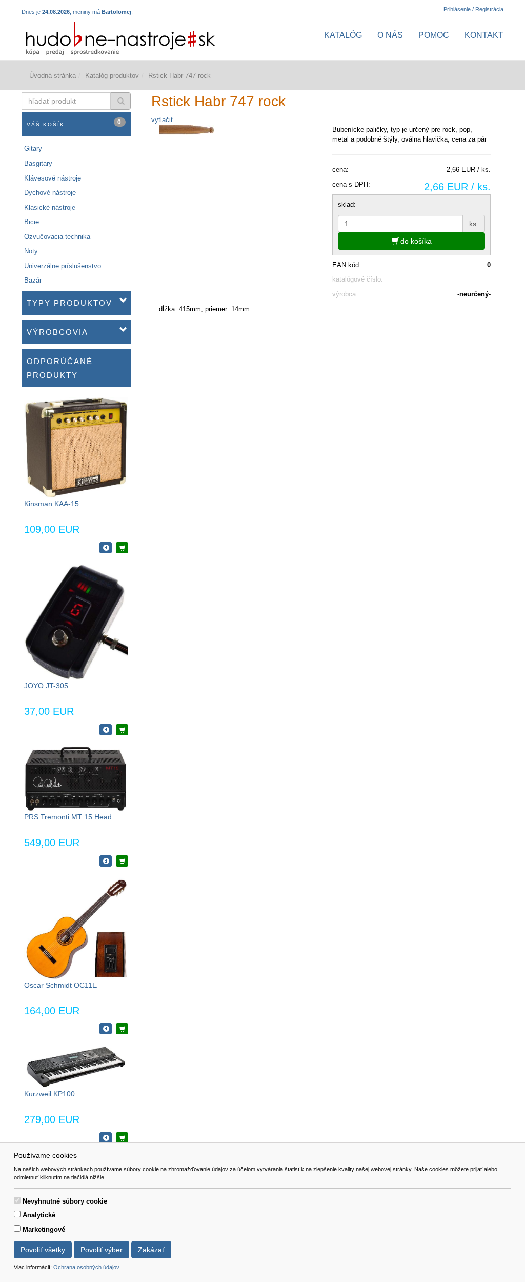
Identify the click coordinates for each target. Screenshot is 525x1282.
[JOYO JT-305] (76, 622)
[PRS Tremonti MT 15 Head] (76, 778)
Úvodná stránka (52, 75)
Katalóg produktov (112, 75)
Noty (31, 251)
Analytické (39, 1215)
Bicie (31, 222)
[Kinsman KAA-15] (76, 447)
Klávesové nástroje (52, 178)
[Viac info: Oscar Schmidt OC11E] (105, 1028)
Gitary (33, 148)
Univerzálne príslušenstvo (62, 266)
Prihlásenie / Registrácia (473, 9)
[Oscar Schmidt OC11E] (76, 928)
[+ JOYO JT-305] (122, 729)
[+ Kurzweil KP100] (122, 1138)
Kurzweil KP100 (49, 1094)
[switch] (17, 1200)
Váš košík (74, 122)
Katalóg (343, 35)
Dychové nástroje (50, 192)
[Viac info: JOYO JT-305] (105, 729)
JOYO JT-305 (46, 686)
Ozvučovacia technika (57, 237)
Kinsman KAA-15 (51, 503)
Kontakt (484, 35)
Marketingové (44, 1229)
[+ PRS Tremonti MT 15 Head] (122, 861)
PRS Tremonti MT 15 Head (68, 817)
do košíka (415, 241)
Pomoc (433, 35)
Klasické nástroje (49, 207)
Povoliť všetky (43, 1250)
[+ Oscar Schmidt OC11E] (122, 1028)
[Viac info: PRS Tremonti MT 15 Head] (105, 861)
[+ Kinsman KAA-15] (122, 547)
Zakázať (151, 1250)
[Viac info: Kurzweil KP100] (105, 1138)
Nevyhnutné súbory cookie (65, 1201)
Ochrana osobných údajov (86, 1267)
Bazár (33, 280)
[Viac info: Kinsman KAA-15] (105, 547)
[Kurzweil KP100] (76, 1066)
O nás (390, 35)
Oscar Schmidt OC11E (60, 985)
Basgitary (38, 163)
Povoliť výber (101, 1250)
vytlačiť (162, 120)
